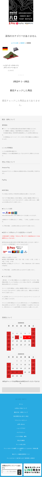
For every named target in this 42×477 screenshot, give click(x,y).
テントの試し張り (21, 444)
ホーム (21, 404)
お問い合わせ (21, 424)
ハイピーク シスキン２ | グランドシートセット (11, 66)
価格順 (22, 43)
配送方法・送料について (21, 412)
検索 (19, 472)
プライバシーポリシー (21, 420)
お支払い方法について (21, 408)
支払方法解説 (21, 440)
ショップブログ (21, 428)
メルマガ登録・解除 (21, 436)
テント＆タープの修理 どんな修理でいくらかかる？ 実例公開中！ (21, 449)
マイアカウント (21, 432)
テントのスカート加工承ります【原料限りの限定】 (21, 458)
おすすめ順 (14, 43)
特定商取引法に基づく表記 (21, 416)
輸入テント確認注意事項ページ (21, 454)
